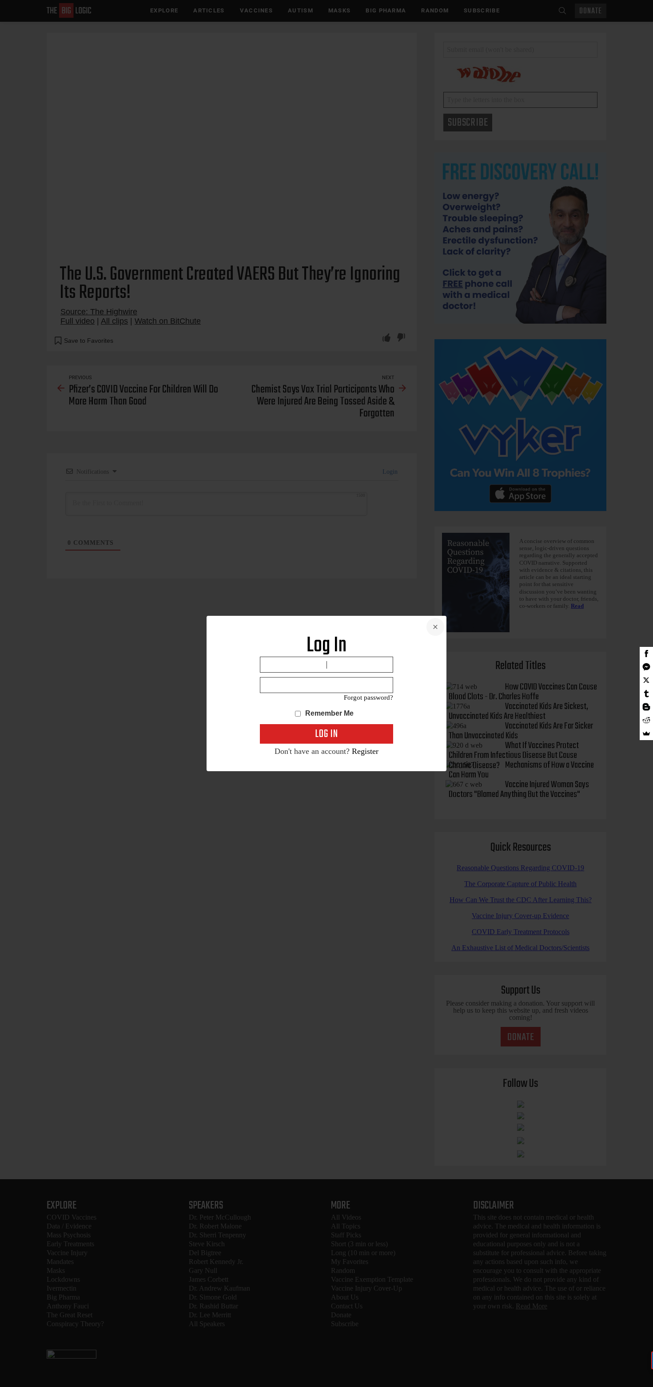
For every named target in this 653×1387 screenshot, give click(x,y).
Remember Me (328, 713)
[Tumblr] (646, 693)
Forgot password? (368, 697)
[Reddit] (646, 720)
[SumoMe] (646, 733)
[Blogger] (646, 706)
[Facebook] (646, 653)
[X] (646, 680)
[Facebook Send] (646, 667)
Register (365, 751)
